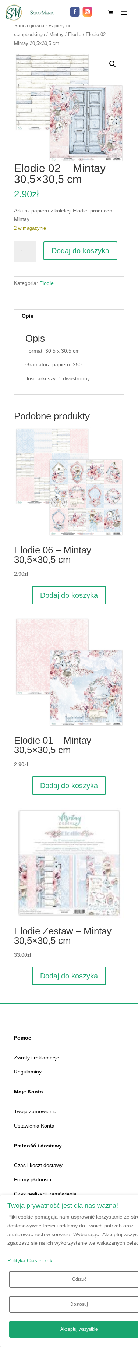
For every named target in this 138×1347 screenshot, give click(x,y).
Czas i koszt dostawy (38, 1165)
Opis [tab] (27, 316)
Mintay (56, 34)
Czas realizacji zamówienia (45, 1194)
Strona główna (29, 25)
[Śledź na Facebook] (75, 12)
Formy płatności (32, 1179)
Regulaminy (28, 1072)
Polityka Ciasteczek (29, 1260)
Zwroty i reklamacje (36, 1058)
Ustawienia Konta (34, 1126)
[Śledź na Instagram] (87, 12)
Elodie (74, 34)
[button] (112, 64)
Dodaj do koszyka (80, 251)
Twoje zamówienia (35, 1111)
